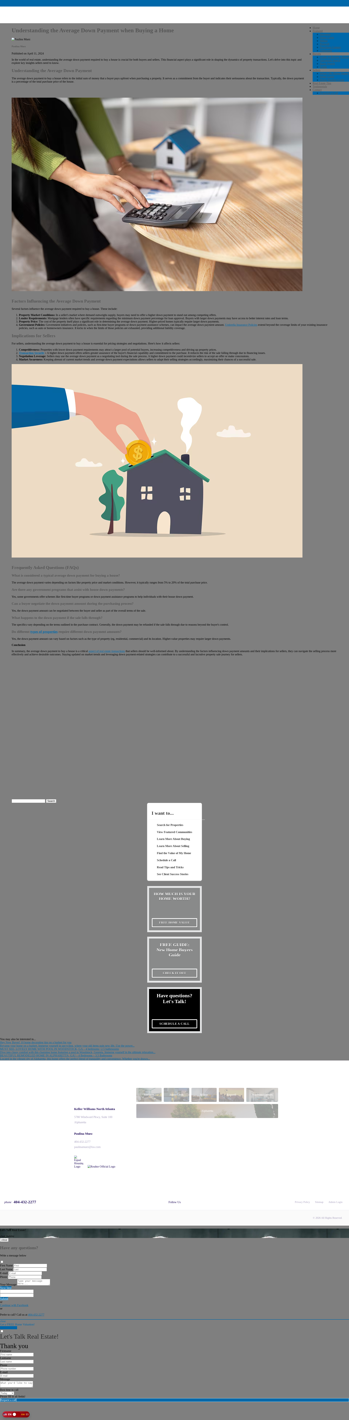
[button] (16, 1414)
